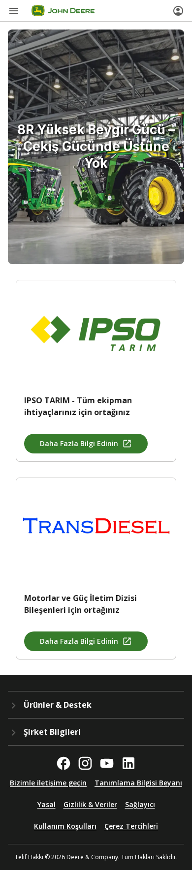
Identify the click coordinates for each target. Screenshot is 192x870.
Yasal (46, 804)
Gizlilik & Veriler (90, 804)
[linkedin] (128, 763)
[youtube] (107, 763)
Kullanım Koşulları (65, 826)
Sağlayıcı (140, 804)
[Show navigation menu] (14, 11)
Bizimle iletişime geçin (48, 782)
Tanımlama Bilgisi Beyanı (138, 782)
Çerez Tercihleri (131, 826)
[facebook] (63, 763)
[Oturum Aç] (178, 11)
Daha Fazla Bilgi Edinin (79, 443)
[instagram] (85, 763)
